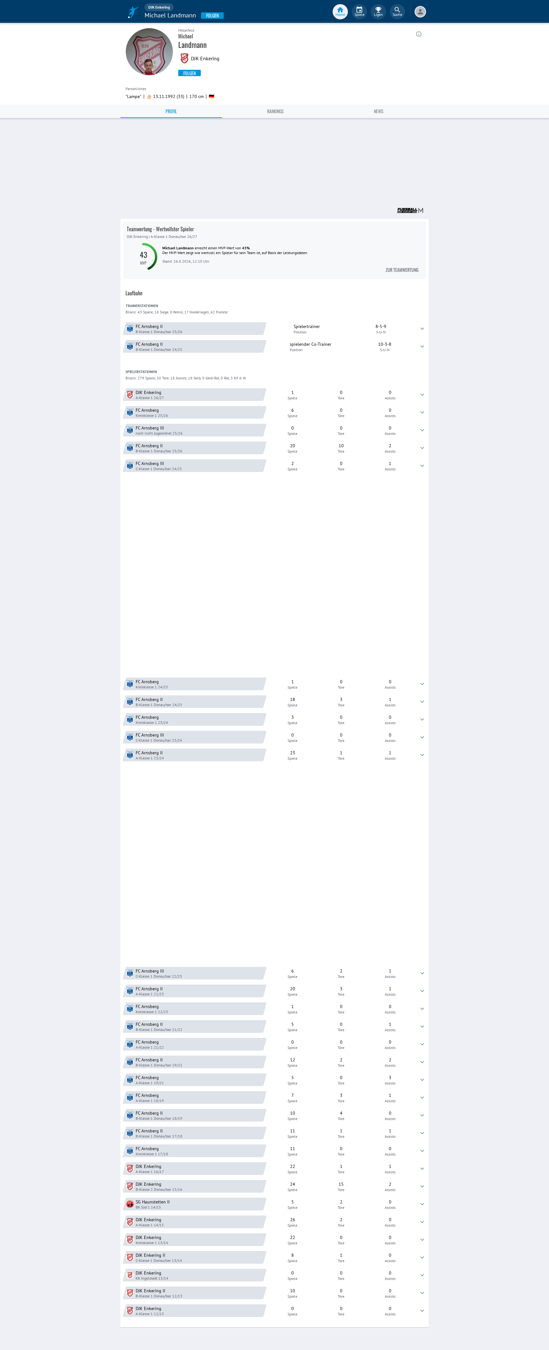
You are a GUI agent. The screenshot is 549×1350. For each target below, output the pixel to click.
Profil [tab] (171, 111)
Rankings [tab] (275, 111)
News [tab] (378, 111)
